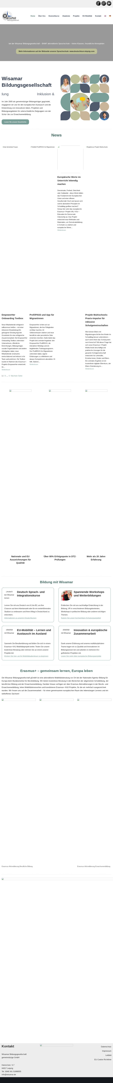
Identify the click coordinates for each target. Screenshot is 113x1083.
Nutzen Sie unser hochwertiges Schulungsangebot (81, 618)
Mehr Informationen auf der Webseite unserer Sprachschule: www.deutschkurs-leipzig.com (56, 51)
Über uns (41, 16)
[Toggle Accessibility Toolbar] (5, 16)
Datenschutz (106, 1047)
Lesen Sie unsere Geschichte (15, 122)
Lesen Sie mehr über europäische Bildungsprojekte (81, 656)
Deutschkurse (54, 16)
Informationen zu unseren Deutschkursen (20, 618)
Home (33, 16)
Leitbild (108, 1055)
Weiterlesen (6, 370)
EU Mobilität (87, 16)
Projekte (76, 16)
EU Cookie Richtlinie (102, 1060)
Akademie (66, 16)
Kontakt (98, 16)
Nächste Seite (16, 376)
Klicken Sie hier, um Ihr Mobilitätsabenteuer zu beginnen (26, 656)
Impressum (106, 1051)
